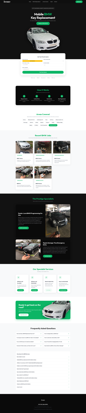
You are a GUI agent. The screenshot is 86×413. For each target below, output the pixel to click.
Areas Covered (45, 1)
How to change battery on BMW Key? (51, 333)
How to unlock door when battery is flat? (52, 337)
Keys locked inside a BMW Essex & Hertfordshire (25, 371)
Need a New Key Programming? (23, 368)
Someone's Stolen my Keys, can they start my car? (26, 345)
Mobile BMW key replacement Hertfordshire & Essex (26, 359)
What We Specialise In (36, 1)
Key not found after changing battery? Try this (53, 341)
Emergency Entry (63, 290)
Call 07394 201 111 (23, 314)
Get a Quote (48, 290)
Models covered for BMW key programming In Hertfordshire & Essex (29, 365)
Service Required (46, 59)
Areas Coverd (19, 387)
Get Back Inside (48, 256)
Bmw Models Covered (21, 356)
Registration (25, 59)
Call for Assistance (23, 227)
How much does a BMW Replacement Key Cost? (25, 333)
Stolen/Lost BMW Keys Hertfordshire (23, 384)
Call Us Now (79, 1)
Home (30, 1)
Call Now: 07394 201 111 (43, 23)
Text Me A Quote (43, 72)
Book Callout (20, 290)
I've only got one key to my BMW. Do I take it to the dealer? (28, 337)
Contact (55, 1)
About (51, 1)
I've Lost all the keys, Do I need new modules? (25, 341)
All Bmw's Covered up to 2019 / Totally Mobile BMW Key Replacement (29, 362)
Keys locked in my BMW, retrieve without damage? (53, 345)
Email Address (25, 67)
